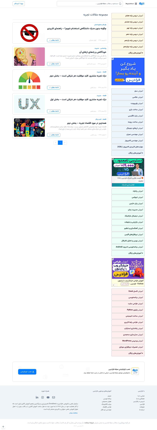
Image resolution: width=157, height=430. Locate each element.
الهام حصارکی (92, 40)
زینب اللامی (93, 135)
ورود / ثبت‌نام (18, 3)
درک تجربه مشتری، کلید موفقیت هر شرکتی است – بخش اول (78, 99)
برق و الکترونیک (106, 404)
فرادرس (142, 404)
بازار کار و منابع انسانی (100, 25)
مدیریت (97, 48)
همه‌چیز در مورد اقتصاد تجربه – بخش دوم (86, 123)
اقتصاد (104, 72)
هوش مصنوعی (106, 401)
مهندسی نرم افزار (106, 410)
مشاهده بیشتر (73, 413)
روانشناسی (103, 48)
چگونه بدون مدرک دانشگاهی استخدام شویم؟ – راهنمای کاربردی (76, 28)
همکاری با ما (140, 399)
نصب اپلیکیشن (26, 371)
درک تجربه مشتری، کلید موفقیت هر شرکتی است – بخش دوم (78, 76)
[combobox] (88, 3)
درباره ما (141, 410)
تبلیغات (142, 407)
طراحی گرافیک (107, 407)
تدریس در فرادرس (138, 401)
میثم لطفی (93, 88)
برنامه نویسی (107, 399)
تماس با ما (141, 396)
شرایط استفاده (89, 423)
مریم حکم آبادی (91, 64)
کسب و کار (98, 119)
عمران (109, 396)
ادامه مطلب (55, 40)
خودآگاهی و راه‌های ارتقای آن (92, 52)
